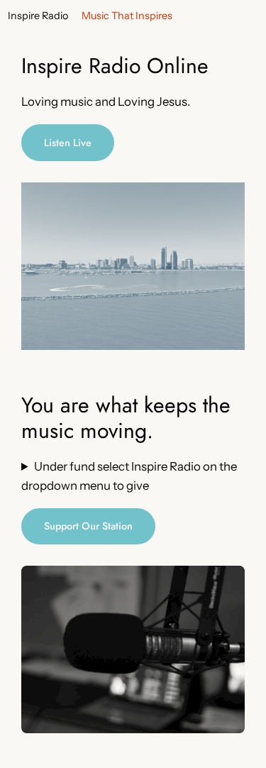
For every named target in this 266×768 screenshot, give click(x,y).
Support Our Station (88, 526)
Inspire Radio (38, 15)
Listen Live (68, 143)
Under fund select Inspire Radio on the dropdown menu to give (129, 475)
